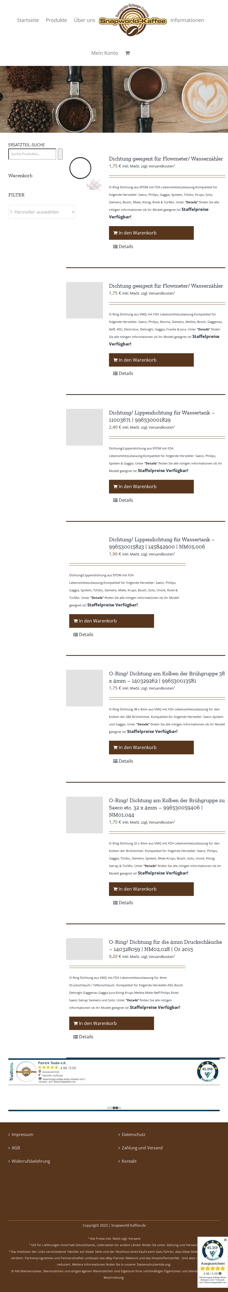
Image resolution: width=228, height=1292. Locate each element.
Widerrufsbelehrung (31, 1161)
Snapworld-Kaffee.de (128, 1225)
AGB (16, 1147)
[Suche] (60, 154)
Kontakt (129, 1161)
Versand (134, 1238)
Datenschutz (133, 1134)
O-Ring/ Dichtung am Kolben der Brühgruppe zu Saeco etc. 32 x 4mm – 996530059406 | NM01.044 (167, 807)
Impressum (22, 1134)
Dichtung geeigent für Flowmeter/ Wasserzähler (166, 158)
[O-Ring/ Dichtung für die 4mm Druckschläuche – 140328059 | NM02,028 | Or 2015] (84, 949)
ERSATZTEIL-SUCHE (26, 144)
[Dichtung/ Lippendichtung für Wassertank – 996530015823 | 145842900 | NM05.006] (84, 547)
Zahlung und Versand (142, 1147)
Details (126, 246)
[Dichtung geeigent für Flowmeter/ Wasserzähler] (84, 173)
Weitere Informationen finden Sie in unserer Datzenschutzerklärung (121, 1265)
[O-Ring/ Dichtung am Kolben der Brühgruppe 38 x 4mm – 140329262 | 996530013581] (84, 688)
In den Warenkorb (138, 233)
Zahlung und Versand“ (183, 1245)
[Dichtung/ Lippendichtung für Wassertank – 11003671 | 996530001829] (84, 427)
